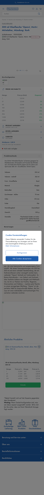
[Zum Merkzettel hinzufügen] (39, 347)
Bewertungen (8, 227)
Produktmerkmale (10, 156)
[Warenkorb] (40, 8)
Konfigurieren (22, 253)
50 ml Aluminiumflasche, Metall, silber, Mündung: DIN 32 (22, 364)
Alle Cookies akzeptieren (22, 259)
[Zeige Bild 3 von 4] (22, 70)
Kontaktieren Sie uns (17, 2)
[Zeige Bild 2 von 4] (21, 70)
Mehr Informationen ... (13, 246)
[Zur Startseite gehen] (13, 9)
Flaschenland (7, 24)
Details (23, 385)
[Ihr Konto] (36, 8)
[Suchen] (39, 14)
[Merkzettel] (33, 8)
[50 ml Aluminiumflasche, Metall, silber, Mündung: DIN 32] (23, 353)
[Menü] (3, 9)
